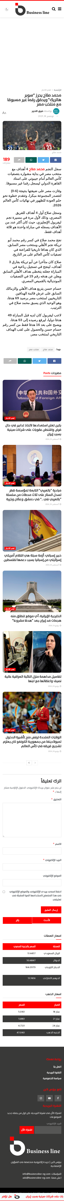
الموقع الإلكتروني (52, 876)
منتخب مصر (34, 349)
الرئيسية (57, 90)
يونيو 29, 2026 (53, 686)
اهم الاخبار (46, 90)
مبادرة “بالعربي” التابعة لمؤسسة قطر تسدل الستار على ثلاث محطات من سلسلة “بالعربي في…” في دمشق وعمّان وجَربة (33, 495)
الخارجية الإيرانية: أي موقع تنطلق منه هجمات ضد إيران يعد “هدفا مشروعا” (36, 618)
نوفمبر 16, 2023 (46, 116)
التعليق (56, 799)
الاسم (57, 844)
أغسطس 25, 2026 (52, 439)
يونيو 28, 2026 (53, 751)
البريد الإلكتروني (52, 860)
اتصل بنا (57, 1067)
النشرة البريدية (54, 1073)
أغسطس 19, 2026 (52, 504)
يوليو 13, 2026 (54, 625)
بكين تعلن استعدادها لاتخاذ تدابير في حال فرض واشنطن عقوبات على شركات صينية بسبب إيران (33, 430)
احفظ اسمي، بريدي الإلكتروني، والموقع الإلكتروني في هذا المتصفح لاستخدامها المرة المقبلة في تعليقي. (35, 896)
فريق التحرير (37, 111)
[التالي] (29, 762)
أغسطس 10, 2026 (52, 564)
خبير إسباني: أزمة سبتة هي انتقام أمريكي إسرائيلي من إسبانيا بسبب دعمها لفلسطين (32, 558)
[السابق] (35, 762)
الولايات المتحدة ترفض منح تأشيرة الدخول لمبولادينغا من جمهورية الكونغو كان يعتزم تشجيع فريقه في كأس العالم (32, 742)
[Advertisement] (32, 51)
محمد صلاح (37, 169)
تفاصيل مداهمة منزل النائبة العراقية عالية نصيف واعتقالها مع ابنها (33, 679)
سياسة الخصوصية (52, 1078)
